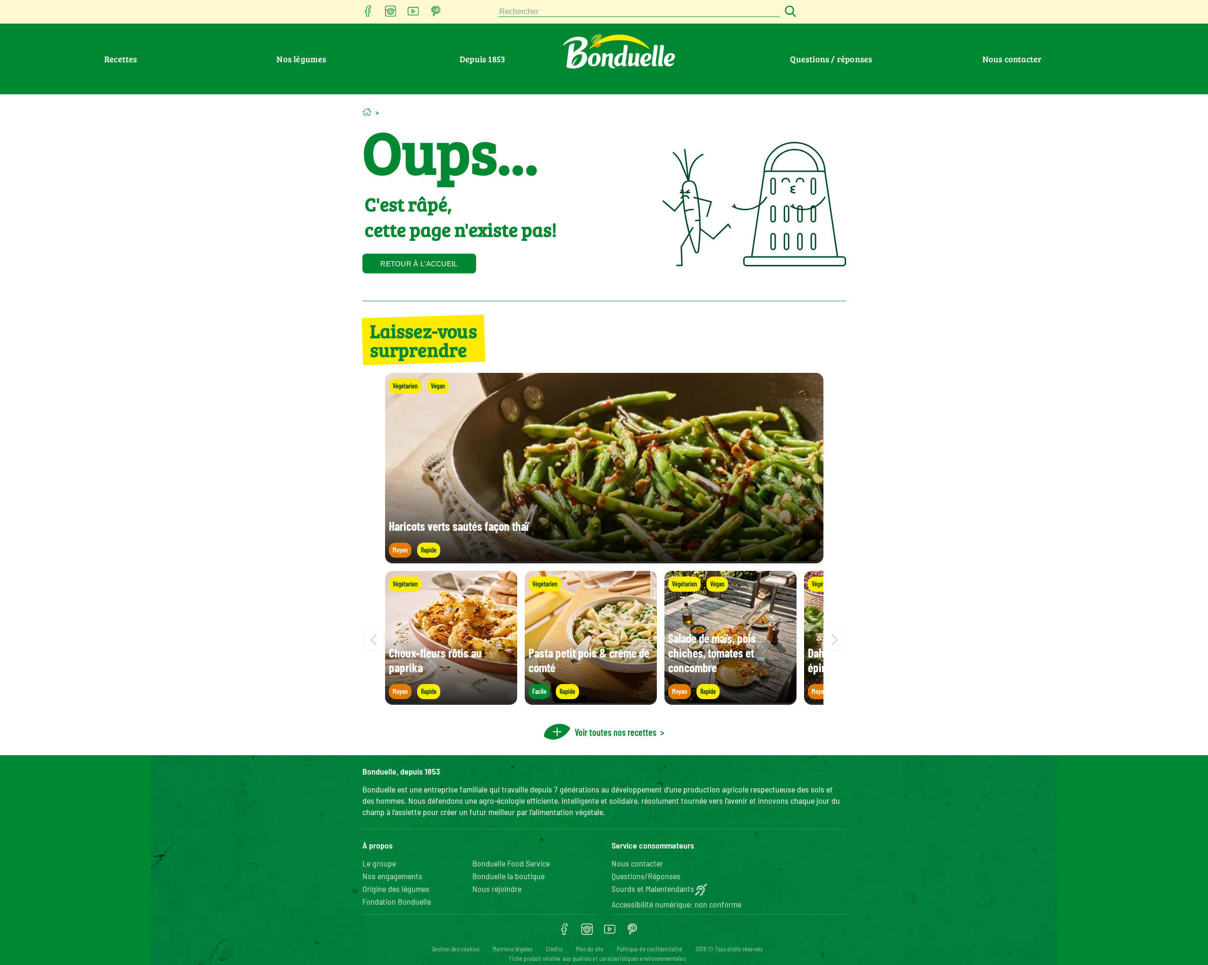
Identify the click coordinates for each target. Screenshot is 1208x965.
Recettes (120, 59)
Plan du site (590, 949)
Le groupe (379, 863)
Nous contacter (1012, 59)
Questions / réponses (831, 59)
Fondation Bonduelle (396, 901)
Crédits (554, 949)
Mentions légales (512, 949)
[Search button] (789, 12)
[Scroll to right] (834, 639)
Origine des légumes (395, 888)
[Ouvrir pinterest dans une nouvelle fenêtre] (436, 14)
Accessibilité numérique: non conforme (676, 904)
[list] (604, 640)
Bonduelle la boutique (508, 876)
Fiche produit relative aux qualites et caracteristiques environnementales (597, 958)
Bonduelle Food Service (511, 863)
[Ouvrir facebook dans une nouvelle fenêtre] (368, 14)
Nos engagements (392, 876)
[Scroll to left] (373, 639)
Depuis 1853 (482, 59)
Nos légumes (301, 59)
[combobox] (639, 12)
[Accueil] (366, 111)
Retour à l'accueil (418, 264)
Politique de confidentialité (649, 949)
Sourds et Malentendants (653, 888)
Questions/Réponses (646, 876)
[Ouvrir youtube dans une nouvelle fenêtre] (413, 14)
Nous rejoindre (496, 888)
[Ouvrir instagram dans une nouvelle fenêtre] (390, 14)
